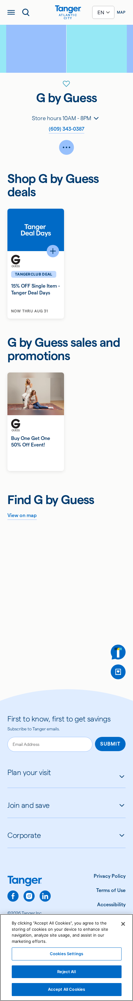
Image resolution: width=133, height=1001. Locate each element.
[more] (66, 147)
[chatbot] (118, 652)
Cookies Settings (66, 953)
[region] (66, 957)
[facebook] (13, 896)
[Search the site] (26, 12)
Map (121, 12)
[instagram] (29, 896)
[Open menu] (11, 12)
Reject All (66, 971)
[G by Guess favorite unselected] (66, 84)
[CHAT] (118, 652)
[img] (68, 9)
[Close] (123, 924)
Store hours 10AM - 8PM (61, 118)
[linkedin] (45, 896)
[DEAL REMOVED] (118, 671)
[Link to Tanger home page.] (29, 881)
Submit (110, 743)
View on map (22, 515)
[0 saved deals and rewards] (118, 671)
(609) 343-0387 (66, 129)
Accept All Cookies (66, 989)
